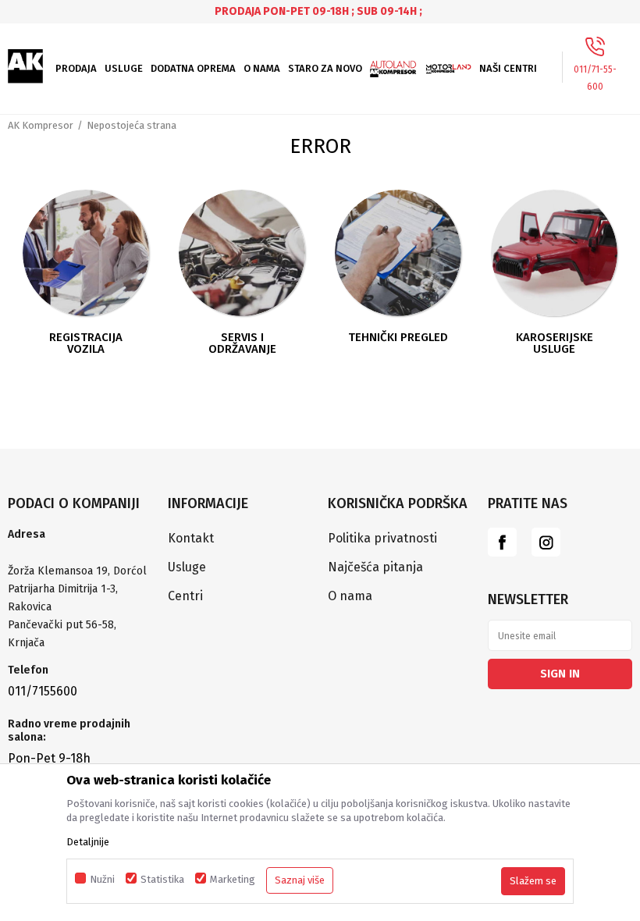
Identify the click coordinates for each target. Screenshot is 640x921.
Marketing (232, 879)
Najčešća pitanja (375, 567)
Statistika (162, 879)
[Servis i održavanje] (242, 253)
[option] (320, 11)
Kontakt (191, 538)
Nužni (102, 879)
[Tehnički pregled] (398, 253)
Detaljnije (87, 842)
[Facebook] (502, 542)
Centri (185, 596)
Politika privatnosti (382, 538)
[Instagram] (546, 542)
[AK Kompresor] (26, 66)
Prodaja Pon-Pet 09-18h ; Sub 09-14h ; (318, 11)
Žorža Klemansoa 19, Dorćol (77, 571)
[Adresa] (80, 553)
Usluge (187, 567)
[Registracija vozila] (86, 253)
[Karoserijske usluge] (554, 253)
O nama (350, 596)
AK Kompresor (40, 125)
